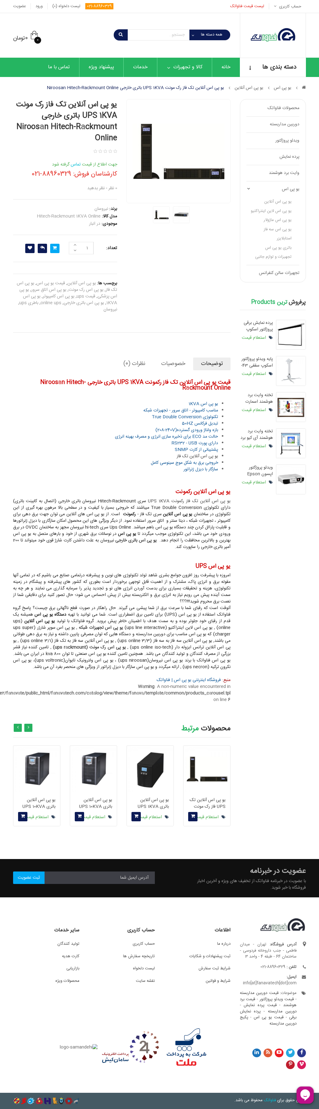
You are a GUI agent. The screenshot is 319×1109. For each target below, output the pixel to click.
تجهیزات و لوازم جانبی (273, 256)
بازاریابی (72, 968)
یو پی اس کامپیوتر (58, 296)
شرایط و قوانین (218, 980)
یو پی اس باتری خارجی (84, 303)
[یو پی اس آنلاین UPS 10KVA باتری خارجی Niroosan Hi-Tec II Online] (37, 769)
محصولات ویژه (67, 980)
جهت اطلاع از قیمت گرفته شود (84, 164)
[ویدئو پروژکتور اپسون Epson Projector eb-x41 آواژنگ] (291, 479)
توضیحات (212, 363)
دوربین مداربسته (284, 124)
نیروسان (110, 309)
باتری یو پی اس (278, 247)
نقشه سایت (145, 980)
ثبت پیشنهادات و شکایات (210, 956)
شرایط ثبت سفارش (214, 968)
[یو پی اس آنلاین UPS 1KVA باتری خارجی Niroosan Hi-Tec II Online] (150, 769)
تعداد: (111, 248)
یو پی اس (290, 189)
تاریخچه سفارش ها (139, 956)
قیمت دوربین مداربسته (259, 993)
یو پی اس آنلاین (278, 201)
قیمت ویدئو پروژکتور (276, 999)
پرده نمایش (289, 157)
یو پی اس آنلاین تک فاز (197, 456)
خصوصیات (173, 363)
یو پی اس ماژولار (278, 220)
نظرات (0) (134, 363)
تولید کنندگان (68, 943)
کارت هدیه (70, 956)
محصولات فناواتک (283, 108)
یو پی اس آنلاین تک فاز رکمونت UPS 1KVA (189, 501)
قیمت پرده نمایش (260, 1005)
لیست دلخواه (144, 968)
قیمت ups (86, 296)
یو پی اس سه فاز (278, 229)
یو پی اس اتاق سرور (48, 290)
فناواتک (270, 1100)
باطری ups (28, 303)
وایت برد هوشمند (284, 173)
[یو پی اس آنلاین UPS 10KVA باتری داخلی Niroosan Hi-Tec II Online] (93, 769)
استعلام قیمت (254, 338)
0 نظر (112, 188)
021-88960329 (99, 6)
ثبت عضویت (29, 877)
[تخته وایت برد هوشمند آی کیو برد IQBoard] (291, 443)
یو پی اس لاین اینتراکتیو (271, 211)
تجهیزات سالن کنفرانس (279, 273)
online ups (50, 303)
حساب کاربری (144, 943)
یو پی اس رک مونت (86, 290)
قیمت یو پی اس (50, 283)
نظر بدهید (96, 188)
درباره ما (224, 943)
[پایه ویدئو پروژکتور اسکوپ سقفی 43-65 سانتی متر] (291, 371)
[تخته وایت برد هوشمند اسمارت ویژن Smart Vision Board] (291, 407)
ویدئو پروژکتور (287, 140)
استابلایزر (284, 238)
